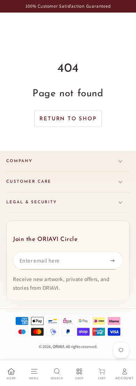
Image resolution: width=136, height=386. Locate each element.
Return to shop (67, 119)
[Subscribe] (114, 260)
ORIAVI (58, 346)
